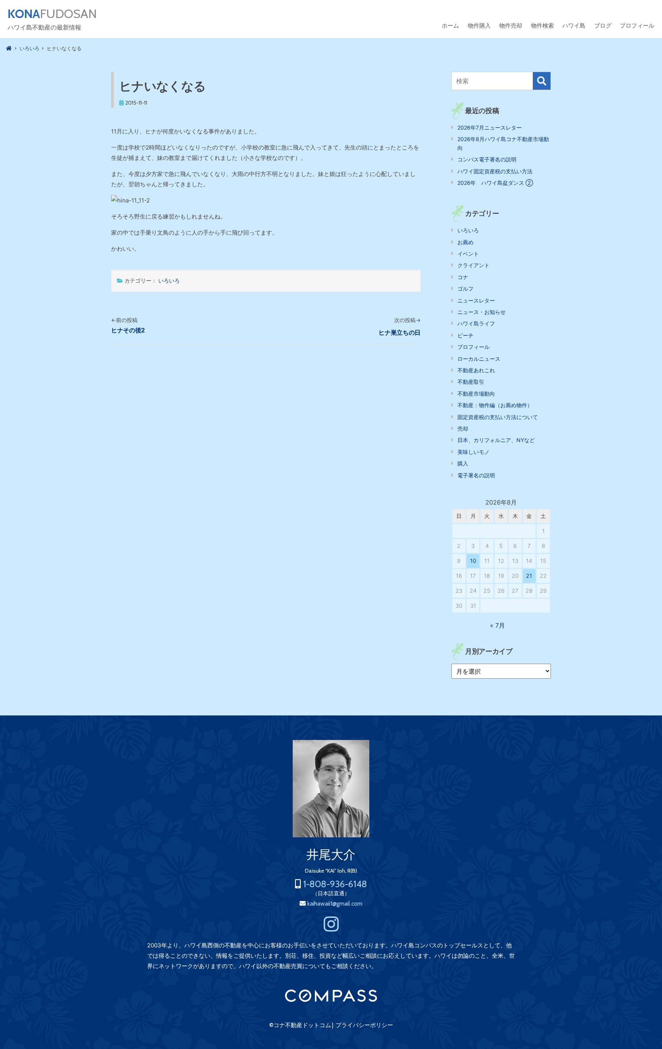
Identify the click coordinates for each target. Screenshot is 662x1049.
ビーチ (465, 335)
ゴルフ (465, 288)
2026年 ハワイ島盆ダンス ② (495, 182)
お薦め (465, 242)
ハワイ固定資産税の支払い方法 (495, 171)
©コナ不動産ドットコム (300, 1025)
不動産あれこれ (476, 370)
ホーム (450, 25)
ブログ (602, 25)
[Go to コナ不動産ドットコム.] (9, 48)
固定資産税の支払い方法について (497, 417)
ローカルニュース (478, 358)
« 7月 (497, 625)
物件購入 (479, 25)
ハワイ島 (573, 25)
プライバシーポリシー (364, 1025)
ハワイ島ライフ (476, 323)
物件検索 (542, 25)
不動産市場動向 (476, 393)
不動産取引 (470, 381)
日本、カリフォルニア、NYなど (496, 440)
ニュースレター (476, 300)
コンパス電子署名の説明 (486, 159)
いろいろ (169, 280)
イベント (468, 253)
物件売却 (510, 25)
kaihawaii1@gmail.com (334, 903)
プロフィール (637, 25)
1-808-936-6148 (335, 884)
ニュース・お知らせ (481, 312)
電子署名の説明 (476, 475)
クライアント (473, 265)
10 (473, 560)
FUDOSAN (52, 14)
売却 (462, 428)
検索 (542, 81)
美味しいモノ (473, 452)
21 (529, 575)
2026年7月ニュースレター (489, 127)
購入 (462, 463)
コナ (462, 277)
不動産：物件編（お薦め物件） (495, 405)
